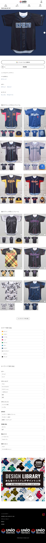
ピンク (3, 376)
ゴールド (4, 374)
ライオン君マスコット (6, 449)
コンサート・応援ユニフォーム (8, 414)
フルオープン (10, 94)
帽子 (3, 429)
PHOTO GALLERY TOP (5, 8)
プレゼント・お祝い (6, 417)
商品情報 (25, 66)
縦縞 (3, 394)
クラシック (4, 79)
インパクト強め (5, 404)
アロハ (3, 383)
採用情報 (2, 524)
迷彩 (3, 397)
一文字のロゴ (5, 392)
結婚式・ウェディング (6, 419)
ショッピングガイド (4, 513)
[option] (23, 33)
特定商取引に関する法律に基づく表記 (7, 516)
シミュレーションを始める (24, 62)
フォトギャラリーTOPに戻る (23, 318)
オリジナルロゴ (5, 386)
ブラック (4, 86)
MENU (41, 2)
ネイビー (10, 86)
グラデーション (5, 389)
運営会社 (2, 521)
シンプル (4, 94)
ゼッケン (4, 426)
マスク (3, 446)
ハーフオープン (5, 436)
